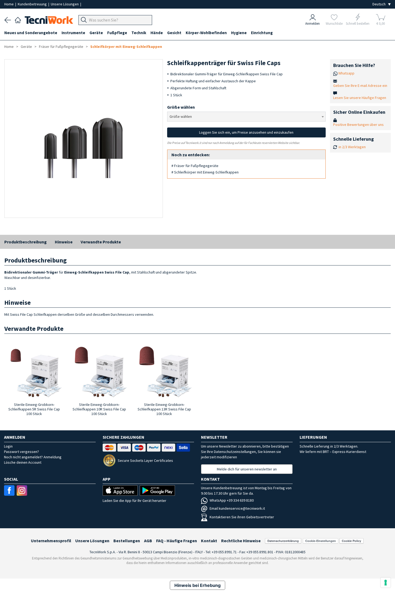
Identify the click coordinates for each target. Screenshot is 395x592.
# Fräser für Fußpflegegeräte (194, 165)
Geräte (26, 46)
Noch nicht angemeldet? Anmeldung (33, 457)
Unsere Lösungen (65, 4)
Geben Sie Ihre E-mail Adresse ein (360, 85)
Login (8, 446)
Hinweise (64, 241)
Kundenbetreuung (33, 4)
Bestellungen (126, 540)
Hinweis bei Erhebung (197, 585)
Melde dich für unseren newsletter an (247, 469)
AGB (148, 540)
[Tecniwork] (18, 19)
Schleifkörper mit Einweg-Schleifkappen (126, 46)
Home (9, 4)
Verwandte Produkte (101, 241)
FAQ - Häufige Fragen (176, 540)
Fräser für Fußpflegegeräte (61, 46)
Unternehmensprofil (51, 540)
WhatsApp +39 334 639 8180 (232, 500)
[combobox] (246, 117)
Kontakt (209, 540)
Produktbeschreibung (25, 241)
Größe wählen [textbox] (181, 116)
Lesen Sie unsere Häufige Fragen (359, 97)
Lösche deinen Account (22, 462)
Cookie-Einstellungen (320, 541)
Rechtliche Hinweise (241, 540)
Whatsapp (346, 73)
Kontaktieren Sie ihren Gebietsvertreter (242, 517)
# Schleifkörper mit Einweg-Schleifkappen (205, 172)
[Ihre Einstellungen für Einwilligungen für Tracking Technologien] (385, 582)
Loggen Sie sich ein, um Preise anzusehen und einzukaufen (246, 132)
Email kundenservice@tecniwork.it (237, 508)
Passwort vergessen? (21, 451)
